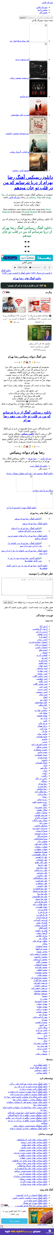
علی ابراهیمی (41, 857)
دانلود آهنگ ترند (40, 1065)
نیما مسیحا (42, 1038)
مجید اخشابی (41, 946)
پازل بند (43, 718)
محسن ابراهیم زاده (38, 954)
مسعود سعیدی (40, 991)
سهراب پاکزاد (41, 818)
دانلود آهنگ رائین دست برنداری (33, 1089)
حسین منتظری (40, 749)
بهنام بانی (43, 713)
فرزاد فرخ (42, 912)
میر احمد (43, 1025)
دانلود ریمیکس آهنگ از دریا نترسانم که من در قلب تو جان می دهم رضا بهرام (27, 416)
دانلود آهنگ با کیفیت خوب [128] (16, 273)
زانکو (45, 804)
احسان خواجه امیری (38, 642)
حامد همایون (41, 736)
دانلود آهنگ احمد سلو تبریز (35, 1200)
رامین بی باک (41, 778)
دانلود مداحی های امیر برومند (34, 1142)
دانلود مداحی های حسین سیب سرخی (30, 1153)
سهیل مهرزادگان (39, 820)
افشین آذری (41, 655)
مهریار (44, 1019)
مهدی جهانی (41, 1004)
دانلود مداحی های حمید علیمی (33, 1147)
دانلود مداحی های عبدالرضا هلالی (32, 1166)
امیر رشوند (42, 673)
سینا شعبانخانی (40, 839)
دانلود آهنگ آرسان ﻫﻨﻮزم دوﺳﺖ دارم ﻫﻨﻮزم (27, 1092)
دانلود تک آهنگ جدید (38, 466)
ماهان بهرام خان (39, 941)
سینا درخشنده (41, 833)
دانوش (44, 760)
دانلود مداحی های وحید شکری (33, 1184)
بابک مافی (42, 705)
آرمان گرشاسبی (39, 629)
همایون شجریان (40, 1043)
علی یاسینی (42, 886)
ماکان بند (43, 938)
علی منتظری (41, 883)
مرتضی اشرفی (40, 983)
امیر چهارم (42, 671)
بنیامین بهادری (40, 710)
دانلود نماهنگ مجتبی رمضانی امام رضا (30, 1099)
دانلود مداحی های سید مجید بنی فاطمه (29, 1160)
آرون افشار (42, 634)
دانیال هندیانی (41, 763)
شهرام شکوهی (40, 852)
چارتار (44, 731)
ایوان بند (43, 700)
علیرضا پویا (42, 894)
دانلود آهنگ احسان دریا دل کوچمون (31, 1195)
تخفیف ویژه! (14, 1221)
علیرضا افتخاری (40, 888)
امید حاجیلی (42, 668)
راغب (44, 773)
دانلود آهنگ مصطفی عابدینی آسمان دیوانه (28, 1128)
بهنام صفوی (42, 715)
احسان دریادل (41, 645)
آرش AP (43, 626)
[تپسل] (2, 256)
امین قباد (43, 694)
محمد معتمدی (41, 972)
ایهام (45, 697)
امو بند (44, 658)
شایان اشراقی (40, 844)
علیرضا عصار (41, 899)
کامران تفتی (41, 922)
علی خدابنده (41, 867)
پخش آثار (43, 12)
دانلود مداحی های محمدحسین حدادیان (30, 1176)
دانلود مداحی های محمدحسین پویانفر (30, 1171)
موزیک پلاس (47, 2)
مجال (44, 943)
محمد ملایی (42, 975)
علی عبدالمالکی (40, 878)
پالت (45, 721)
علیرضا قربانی (40, 901)
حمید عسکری (41, 755)
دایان (45, 765)
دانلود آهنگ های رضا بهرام (27, 278)
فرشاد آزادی (41, 917)
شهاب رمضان (41, 846)
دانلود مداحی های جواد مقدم (34, 1145)
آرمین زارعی (41, 631)
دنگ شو (43, 768)
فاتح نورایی (42, 909)
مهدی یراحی (41, 1009)
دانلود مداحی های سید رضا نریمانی (31, 1163)
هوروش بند (42, 1046)
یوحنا (45, 1051)
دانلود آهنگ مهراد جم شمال (35, 1203)
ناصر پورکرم (41, 1030)
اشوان (44, 652)
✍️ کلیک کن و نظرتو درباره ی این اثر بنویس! (27, 285)
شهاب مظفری (40, 849)
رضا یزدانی (42, 794)
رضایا (44, 797)
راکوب (44, 776)
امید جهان (42, 665)
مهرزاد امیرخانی (40, 1017)
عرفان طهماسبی (39, 854)
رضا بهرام (32, 458)
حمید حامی (42, 752)
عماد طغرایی (41, 907)
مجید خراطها (41, 949)
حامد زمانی (42, 734)
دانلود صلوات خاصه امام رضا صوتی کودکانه (27, 1112)
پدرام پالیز (42, 723)
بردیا (45, 707)
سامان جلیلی (41, 812)
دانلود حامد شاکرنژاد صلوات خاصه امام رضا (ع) (25, 1097)
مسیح (44, 996)
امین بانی (43, 686)
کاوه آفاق (43, 928)
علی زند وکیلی (40, 870)
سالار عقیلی (41, 810)
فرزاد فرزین (41, 915)
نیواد (45, 1040)
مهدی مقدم (42, 1006)
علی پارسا (42, 865)
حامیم (44, 739)
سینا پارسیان (41, 831)
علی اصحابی (41, 860)
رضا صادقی (42, 789)
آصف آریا (43, 637)
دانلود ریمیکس (40, 1070)
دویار (45, 770)
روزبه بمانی (42, 799)
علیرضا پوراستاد (40, 891)
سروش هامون (40, 815)
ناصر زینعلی (41, 1033)
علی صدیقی (41, 873)
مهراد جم (43, 1014)
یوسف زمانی (41, 1054)
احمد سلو (43, 650)
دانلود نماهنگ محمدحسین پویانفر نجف (30, 1126)
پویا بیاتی (43, 728)
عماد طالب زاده (40, 904)
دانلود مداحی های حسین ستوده (33, 1150)
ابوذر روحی (42, 639)
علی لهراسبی (41, 881)
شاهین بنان (42, 841)
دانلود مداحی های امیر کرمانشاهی (31, 1139)
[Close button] (52, 1226)
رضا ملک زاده (41, 791)
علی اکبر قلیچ (41, 862)
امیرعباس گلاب (40, 684)
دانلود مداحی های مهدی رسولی (33, 1179)
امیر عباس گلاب (39, 676)
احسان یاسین (41, 647)
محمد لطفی (41, 970)
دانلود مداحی (41, 1073)
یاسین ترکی (42, 1048)
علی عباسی (42, 875)
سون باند (43, 823)
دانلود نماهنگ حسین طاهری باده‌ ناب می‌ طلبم (26, 1118)
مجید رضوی (41, 951)
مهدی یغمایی (41, 1012)
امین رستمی (41, 692)
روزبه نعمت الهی (39, 802)
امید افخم (43, 663)
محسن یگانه (41, 962)
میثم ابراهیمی (41, 1022)
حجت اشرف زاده (39, 744)
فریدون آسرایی (40, 920)
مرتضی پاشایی (40, 985)
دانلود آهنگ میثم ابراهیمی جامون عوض (29, 1198)
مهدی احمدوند (41, 1001)
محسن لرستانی (40, 959)
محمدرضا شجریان (39, 978)
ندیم (45, 1035)
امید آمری (42, 660)
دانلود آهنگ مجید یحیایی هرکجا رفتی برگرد (28, 1084)
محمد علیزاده (41, 967)
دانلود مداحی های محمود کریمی (33, 1173)
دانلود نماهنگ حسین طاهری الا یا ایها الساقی (27, 1115)
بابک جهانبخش (41, 702)
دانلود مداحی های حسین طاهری (32, 1155)
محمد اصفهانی (40, 964)
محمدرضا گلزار (40, 980)
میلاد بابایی (42, 1027)
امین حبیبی (42, 689)
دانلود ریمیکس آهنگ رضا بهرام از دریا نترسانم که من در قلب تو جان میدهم (28, 182)
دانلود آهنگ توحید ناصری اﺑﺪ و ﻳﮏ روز (30, 1086)
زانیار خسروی (41, 807)
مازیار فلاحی (41, 936)
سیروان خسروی (39, 828)
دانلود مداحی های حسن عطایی (33, 1158)
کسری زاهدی (41, 930)
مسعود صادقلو (40, 993)
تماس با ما (42, 10)
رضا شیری (42, 786)
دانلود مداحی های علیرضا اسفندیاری (31, 1168)
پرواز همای (42, 726)
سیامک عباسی (40, 825)
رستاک (44, 781)
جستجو (23, 17)
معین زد (43, 998)
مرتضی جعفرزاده (39, 988)
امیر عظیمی (41, 679)
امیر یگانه (43, 681)
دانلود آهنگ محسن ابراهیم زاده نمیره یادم (28, 1094)
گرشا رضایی (41, 933)
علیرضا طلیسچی (39, 896)
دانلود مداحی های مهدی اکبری (33, 1181)
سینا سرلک (42, 836)
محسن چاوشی (40, 957)
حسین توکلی (41, 747)
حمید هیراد (42, 757)
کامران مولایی (40, 925)
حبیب (44, 742)
